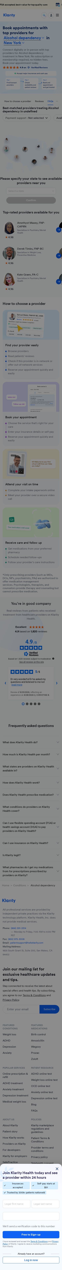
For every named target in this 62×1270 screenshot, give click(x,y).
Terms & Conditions (39, 1241)
